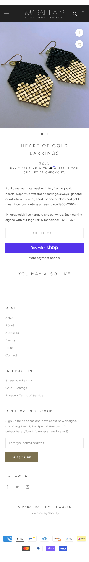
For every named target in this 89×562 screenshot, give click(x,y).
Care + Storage (16, 388)
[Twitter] (17, 486)
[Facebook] (7, 486)
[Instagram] (27, 486)
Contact (11, 355)
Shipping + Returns (19, 380)
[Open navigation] (6, 13)
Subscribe (21, 457)
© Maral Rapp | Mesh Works (44, 506)
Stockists (12, 333)
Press (9, 348)
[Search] (75, 13)
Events (10, 340)
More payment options (45, 258)
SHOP (9, 318)
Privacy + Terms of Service (24, 395)
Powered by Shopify (44, 513)
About (9, 325)
